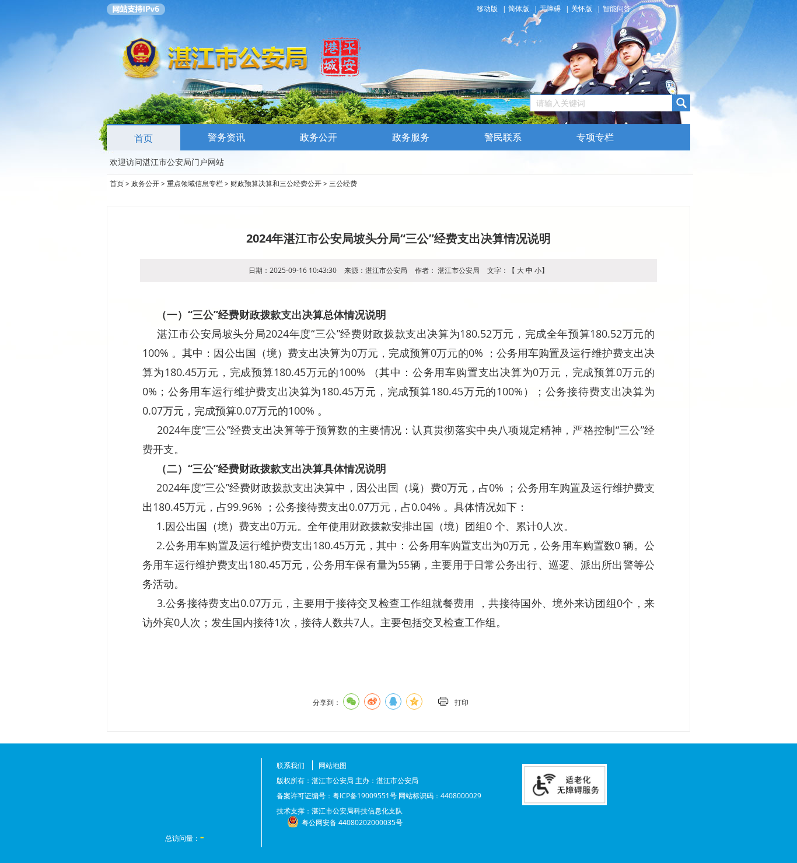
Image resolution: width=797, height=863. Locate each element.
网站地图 (333, 765)
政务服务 (410, 137)
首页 (143, 138)
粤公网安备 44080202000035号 (352, 822)
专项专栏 (595, 137)
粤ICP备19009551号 (365, 796)
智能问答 (617, 8)
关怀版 (581, 8)
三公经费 (343, 183)
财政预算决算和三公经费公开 (275, 183)
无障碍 (550, 8)
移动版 (488, 8)
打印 (462, 702)
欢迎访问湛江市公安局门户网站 (167, 161)
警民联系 (503, 137)
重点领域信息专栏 (195, 183)
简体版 (518, 8)
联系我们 (291, 765)
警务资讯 (226, 137)
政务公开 (145, 183)
